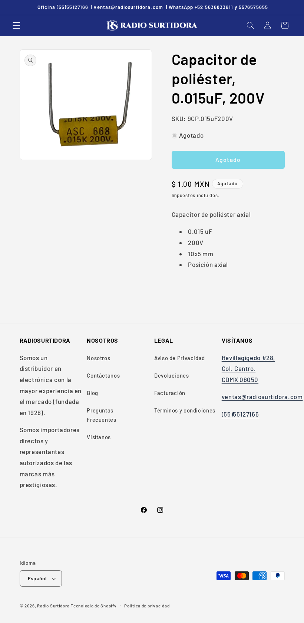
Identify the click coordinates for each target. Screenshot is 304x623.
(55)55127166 (240, 414)
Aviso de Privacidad (179, 358)
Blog (92, 392)
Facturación (169, 392)
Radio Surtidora (53, 605)
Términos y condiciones (184, 410)
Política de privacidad (146, 605)
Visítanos (99, 437)
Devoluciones (171, 375)
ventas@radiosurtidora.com (262, 396)
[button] (16, 25)
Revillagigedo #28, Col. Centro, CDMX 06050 (248, 368)
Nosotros (98, 358)
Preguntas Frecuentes (101, 415)
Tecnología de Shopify (93, 605)
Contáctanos (103, 375)
